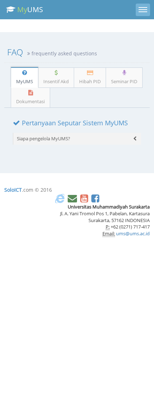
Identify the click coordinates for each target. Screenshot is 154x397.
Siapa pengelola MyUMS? (43, 138)
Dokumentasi (30, 101)
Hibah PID (90, 81)
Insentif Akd (56, 81)
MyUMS (24, 81)
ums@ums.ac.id (133, 233)
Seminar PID (124, 81)
